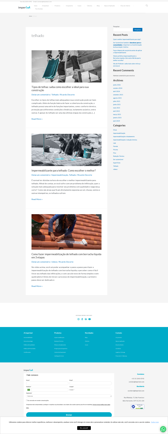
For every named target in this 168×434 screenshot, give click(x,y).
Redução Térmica (118, 156)
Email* (71, 380)
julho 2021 (116, 101)
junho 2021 (117, 104)
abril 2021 (116, 111)
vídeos (54, 262)
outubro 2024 (117, 88)
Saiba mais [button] (155, 422)
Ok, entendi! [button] (84, 428)
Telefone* (28, 386)
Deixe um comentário (41, 94)
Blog (98, 6)
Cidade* (71, 386)
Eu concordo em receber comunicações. (38, 400)
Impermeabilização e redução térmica (125, 140)
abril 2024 (116, 91)
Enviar (69, 415)
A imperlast (45, 6)
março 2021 (117, 114)
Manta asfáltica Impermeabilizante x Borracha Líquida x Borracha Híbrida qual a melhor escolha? (127, 58)
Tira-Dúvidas (39, 9)
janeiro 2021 (117, 117)
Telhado (55, 94)
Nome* (28, 380)
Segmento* (29, 393)
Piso (114, 153)
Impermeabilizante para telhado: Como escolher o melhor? (64, 170)
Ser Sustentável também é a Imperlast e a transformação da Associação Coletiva (127, 45)
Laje (114, 143)
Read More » (37, 118)
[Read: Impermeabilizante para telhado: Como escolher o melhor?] (67, 150)
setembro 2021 (118, 95)
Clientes (89, 6)
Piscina (115, 149)
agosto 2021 (117, 98)
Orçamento (69, 6)
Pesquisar (116, 26)
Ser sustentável (118, 159)
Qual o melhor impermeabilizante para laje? (127, 39)
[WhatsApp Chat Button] (163, 429)
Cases (79, 6)
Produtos (57, 6)
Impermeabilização (60, 175)
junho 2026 (117, 85)
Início (35, 6)
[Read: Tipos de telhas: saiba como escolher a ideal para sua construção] (67, 66)
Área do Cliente (125, 6)
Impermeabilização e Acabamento (124, 136)
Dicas (115, 130)
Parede (115, 146)
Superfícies (116, 163)
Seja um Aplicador (109, 6)
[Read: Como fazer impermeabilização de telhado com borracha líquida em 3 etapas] (67, 231)
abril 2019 (116, 121)
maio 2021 (116, 108)
